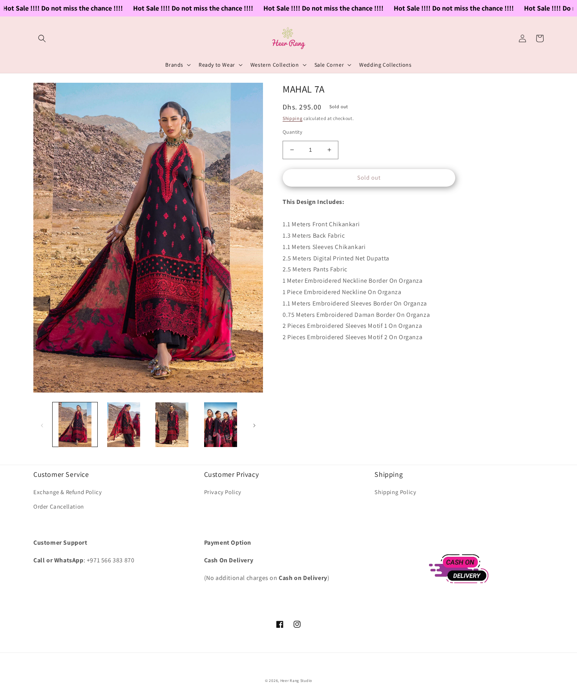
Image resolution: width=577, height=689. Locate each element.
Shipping (293, 118)
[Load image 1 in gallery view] (75, 424)
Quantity (292, 132)
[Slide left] (42, 424)
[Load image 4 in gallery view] (220, 424)
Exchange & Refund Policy (67, 492)
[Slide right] (254, 424)
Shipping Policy (395, 492)
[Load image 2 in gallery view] (123, 424)
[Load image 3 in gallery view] (172, 424)
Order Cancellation (58, 506)
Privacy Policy (222, 492)
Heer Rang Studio (296, 680)
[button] (42, 38)
